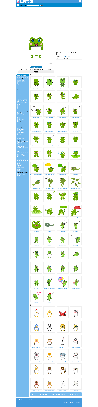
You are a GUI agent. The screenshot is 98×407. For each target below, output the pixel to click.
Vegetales (19, 133)
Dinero (18, 170)
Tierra (18, 100)
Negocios (19, 169)
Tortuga (22, 119)
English (20, 399)
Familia (18, 153)
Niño (18, 155)
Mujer (18, 156)
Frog (71, 56)
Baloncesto (19, 164)
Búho (22, 121)
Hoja (21, 99)
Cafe (23, 138)
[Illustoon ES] (25, 2)
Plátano (19, 136)
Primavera (19, 90)
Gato (18, 105)
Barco (18, 143)
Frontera (19, 173)
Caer (18, 93)
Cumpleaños (20, 85)
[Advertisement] (49, 19)
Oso (18, 107)
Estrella (18, 101)
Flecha (26, 147)
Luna (26, 100)
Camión (22, 141)
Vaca (22, 111)
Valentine (19, 84)
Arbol (18, 99)
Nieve (22, 102)
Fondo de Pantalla (21, 174)
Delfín (22, 129)
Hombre (22, 156)
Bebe (18, 154)
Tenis (18, 166)
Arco (23, 147)
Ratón (18, 118)
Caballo (25, 111)
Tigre (21, 113)
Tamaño (22, 100)
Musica (18, 167)
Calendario (19, 88)
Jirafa (23, 114)
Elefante (19, 114)
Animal (18, 104)
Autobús (26, 141)
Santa (23, 80)
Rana (18, 119)
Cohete (22, 142)
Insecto (18, 124)
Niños (21, 154)
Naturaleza (21, 95)
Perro (18, 106)
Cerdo (18, 111)
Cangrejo (24, 127)
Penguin (19, 130)
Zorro (22, 116)
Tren (18, 144)
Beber (22, 132)
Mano (24, 159)
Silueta (18, 175)
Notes (22, 167)
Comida (18, 132)
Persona (23, 153)
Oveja (22, 112)
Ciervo (18, 112)
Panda (18, 108)
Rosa (18, 97)
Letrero (18, 151)
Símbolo (22, 146)
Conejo (18, 117)
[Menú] (80, 2)
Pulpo (18, 128)
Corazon (19, 147)
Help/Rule (30, 399)
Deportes (19, 161)
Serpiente (19, 120)
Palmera (25, 99)
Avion (18, 142)
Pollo (18, 122)
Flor (18, 95)
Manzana (22, 134)
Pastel (18, 137)
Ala (25, 148)
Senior (18, 158)
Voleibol (19, 165)
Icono (18, 146)
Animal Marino (20, 125)
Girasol (18, 98)
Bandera (22, 150)
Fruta (18, 134)
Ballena (18, 129)
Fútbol (18, 162)
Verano (18, 92)
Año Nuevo (19, 87)
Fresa (26, 134)
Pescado (19, 127)
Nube (18, 102)
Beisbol (18, 163)
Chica (21, 155)
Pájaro (18, 121)
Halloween (19, 83)
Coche (18, 141)
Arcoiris (25, 102)
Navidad (19, 80)
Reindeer (19, 82)
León (18, 113)
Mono (18, 109)
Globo (22, 148)
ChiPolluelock (23, 122)
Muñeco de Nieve (21, 81)
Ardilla (18, 116)
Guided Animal (67, 56)
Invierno (19, 94)
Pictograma (19, 159)
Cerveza (19, 138)
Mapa (18, 150)
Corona (18, 148)
